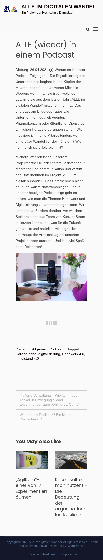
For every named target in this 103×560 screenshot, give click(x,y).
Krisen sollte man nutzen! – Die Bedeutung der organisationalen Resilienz (67, 497)
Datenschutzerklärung (43, 554)
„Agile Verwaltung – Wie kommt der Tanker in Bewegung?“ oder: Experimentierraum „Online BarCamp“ (50, 399)
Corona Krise (26, 354)
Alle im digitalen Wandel (59, 6)
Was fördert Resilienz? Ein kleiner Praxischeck (46, 417)
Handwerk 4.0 (73, 354)
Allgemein (40, 349)
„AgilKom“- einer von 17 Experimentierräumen (27, 488)
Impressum (69, 554)
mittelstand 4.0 (27, 358)
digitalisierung (49, 354)
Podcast (56, 349)
